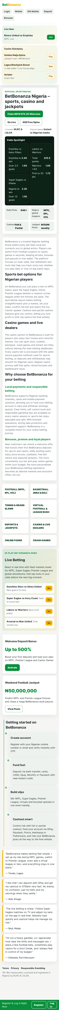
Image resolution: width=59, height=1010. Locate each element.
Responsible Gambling (33, 968)
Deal (51, 66)
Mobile (18, 11)
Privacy (15, 968)
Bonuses (8, 18)
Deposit (48, 11)
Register (39, 1004)
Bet (49, 588)
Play (51, 57)
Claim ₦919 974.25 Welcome (23, 114)
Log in (52, 1005)
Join (51, 37)
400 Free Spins (31, 122)
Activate (12, 667)
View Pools (14, 708)
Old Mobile (33, 11)
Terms (5, 968)
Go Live (11, 122)
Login (7, 11)
